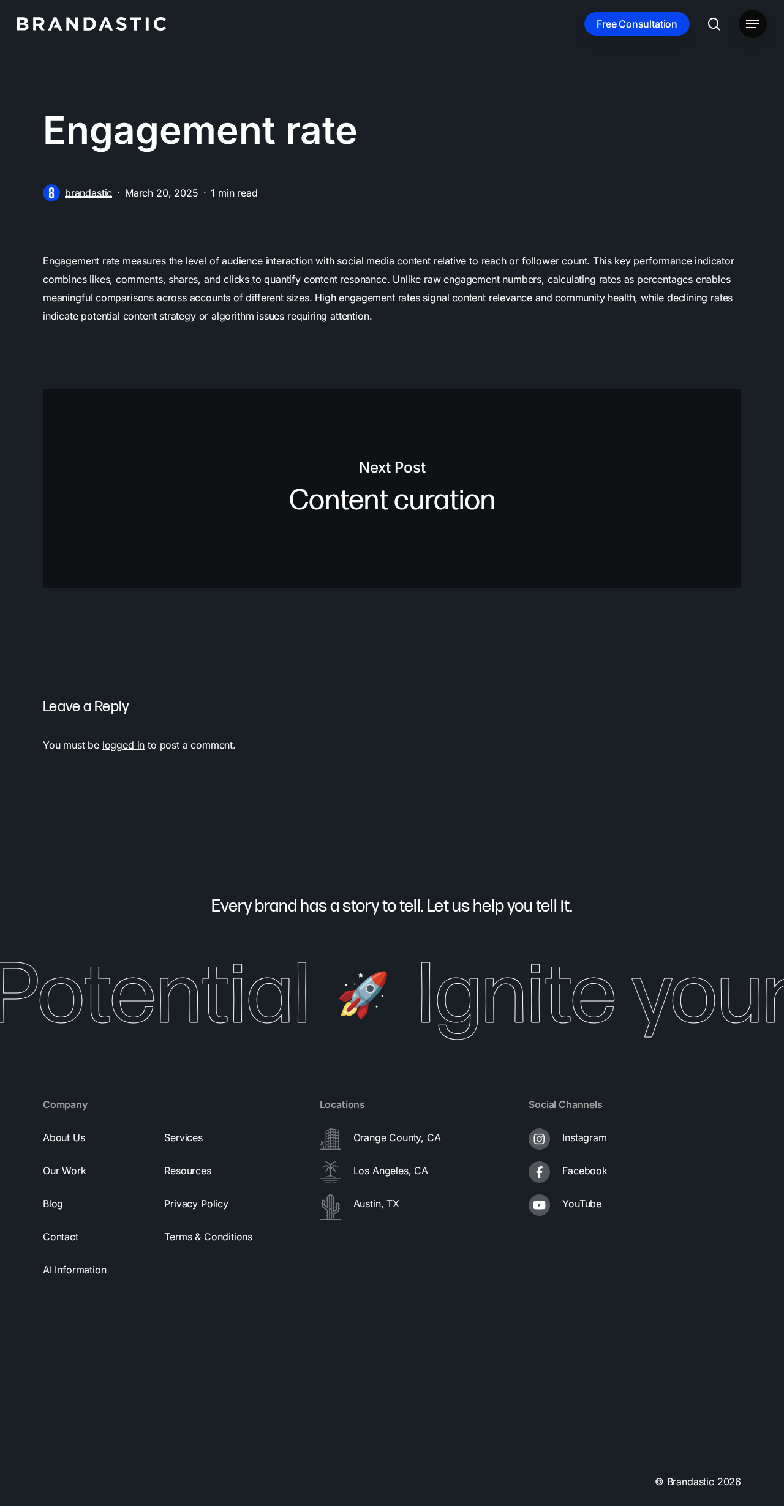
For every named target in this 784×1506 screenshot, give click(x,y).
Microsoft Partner (455, 1481)
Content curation (392, 488)
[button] (753, 24)
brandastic (88, 193)
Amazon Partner (331, 1481)
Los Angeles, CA (390, 1170)
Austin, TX (376, 1203)
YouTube (581, 1203)
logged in (123, 745)
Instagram (584, 1137)
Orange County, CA (397, 1137)
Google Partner (207, 1481)
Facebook (585, 1170)
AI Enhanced (566, 1481)
